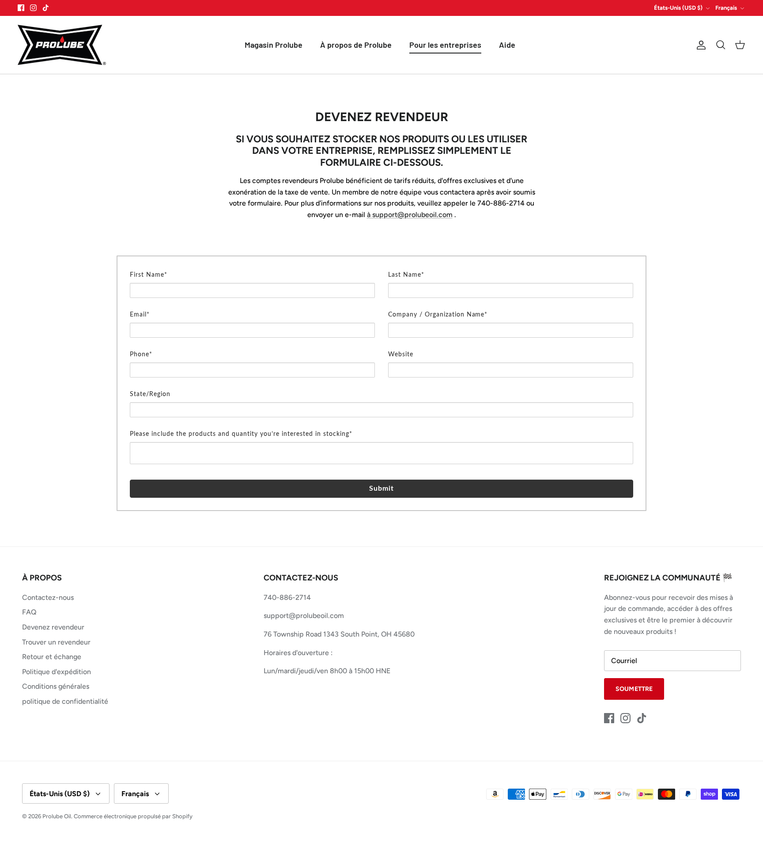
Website (400, 354)
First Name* (148, 275)
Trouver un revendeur (56, 642)
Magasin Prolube (273, 45)
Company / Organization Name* (437, 315)
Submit (381, 488)
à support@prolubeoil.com (410, 214)
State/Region (150, 394)
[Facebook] (21, 7)
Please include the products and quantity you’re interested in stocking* (241, 434)
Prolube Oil (56, 816)
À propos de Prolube (356, 45)
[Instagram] (33, 7)
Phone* (141, 354)
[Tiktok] (45, 7)
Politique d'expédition (56, 672)
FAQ (29, 612)
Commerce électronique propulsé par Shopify (133, 816)
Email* (140, 315)
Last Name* (406, 275)
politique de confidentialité (65, 701)
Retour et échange (51, 656)
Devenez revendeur (53, 627)
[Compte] (699, 45)
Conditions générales (55, 686)
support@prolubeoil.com (304, 615)
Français (726, 7)
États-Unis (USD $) (678, 7)
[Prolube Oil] (62, 45)
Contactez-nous (48, 597)
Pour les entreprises (445, 45)
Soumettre (634, 689)
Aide (507, 45)
